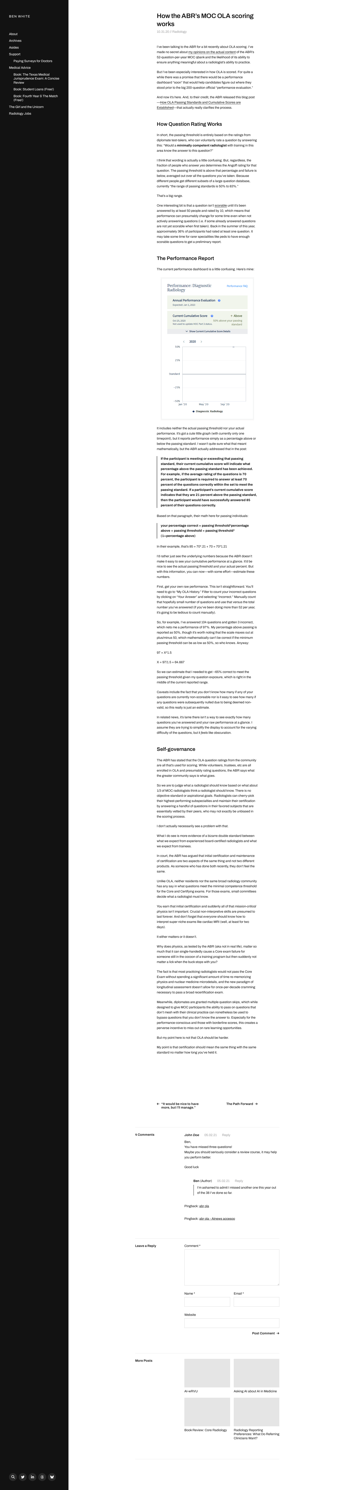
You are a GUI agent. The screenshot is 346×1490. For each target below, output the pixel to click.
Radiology (179, 31)
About (13, 34)
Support (14, 54)
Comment (192, 1246)
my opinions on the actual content (212, 52)
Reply (226, 1135)
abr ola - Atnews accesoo (217, 1218)
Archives (15, 40)
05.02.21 (210, 1135)
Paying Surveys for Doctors (33, 61)
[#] (23, 1477)
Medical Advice (20, 67)
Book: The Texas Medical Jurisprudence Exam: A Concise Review (36, 78)
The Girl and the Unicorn (26, 107)
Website (190, 1315)
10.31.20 (163, 31)
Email (239, 1293)
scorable (221, 205)
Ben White (19, 16)
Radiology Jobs (20, 113)
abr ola (204, 1206)
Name (189, 1293)
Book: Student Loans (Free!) (34, 89)
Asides (14, 47)
